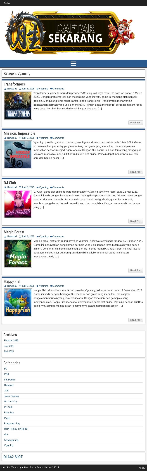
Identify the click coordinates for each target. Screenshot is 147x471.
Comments (58, 88)
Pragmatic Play (12, 423)
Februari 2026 (11, 340)
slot (6, 434)
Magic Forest (14, 232)
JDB (6, 390)
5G (5, 368)
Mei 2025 (9, 351)
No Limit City (11, 401)
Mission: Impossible (19, 133)
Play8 (7, 418)
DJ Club (10, 183)
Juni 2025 (9, 346)
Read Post (135, 122)
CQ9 (6, 374)
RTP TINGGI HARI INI (16, 429)
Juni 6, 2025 (28, 88)
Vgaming (43, 88)
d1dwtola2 (12, 88)
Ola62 (142, 467)
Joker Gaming (11, 396)
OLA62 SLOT (13, 457)
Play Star (9, 412)
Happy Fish (12, 281)
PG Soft (8, 407)
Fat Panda (9, 379)
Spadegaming (11, 440)
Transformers (14, 84)
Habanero (9, 385)
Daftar (7, 3)
